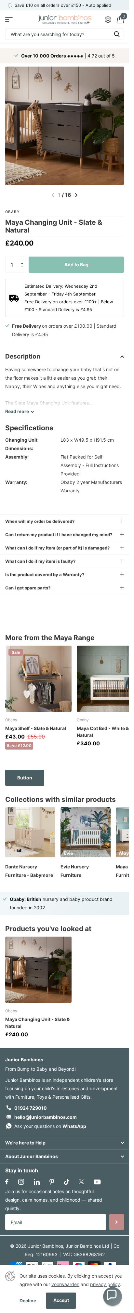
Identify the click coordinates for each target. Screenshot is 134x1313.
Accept (61, 1300)
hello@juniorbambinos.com (45, 1117)
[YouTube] (97, 1182)
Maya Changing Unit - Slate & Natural (37, 1022)
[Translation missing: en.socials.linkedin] (37, 1182)
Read (17, 411)
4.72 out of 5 (101, 55)
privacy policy (105, 1284)
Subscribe (116, 1222)
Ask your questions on (50, 1126)
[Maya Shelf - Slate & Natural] (38, 679)
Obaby (12, 211)
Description (22, 356)
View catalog (9, 19)
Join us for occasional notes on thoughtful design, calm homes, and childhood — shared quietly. (53, 1200)
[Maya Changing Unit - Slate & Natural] (38, 970)
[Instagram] (21, 1182)
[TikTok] (66, 1182)
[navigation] (76, 195)
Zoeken (117, 34)
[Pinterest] (51, 1182)
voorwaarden (65, 1284)
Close (64, 1142)
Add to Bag (76, 264)
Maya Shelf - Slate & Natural (35, 728)
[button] (23, 259)
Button (24, 777)
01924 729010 (30, 1108)
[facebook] (6, 1181)
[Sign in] (107, 19)
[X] (81, 1182)
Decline (28, 1300)
